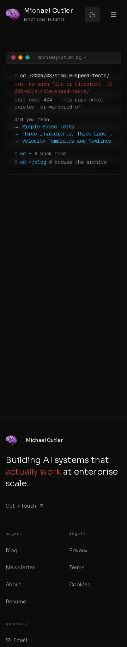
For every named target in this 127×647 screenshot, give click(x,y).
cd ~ (26, 153)
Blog (12, 550)
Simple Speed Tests (48, 126)
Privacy (78, 550)
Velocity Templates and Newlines (66, 141)
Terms (77, 567)
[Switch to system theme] (92, 14)
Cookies (79, 584)
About (13, 584)
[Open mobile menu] (113, 14)
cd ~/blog (33, 162)
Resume (16, 601)
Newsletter (20, 567)
